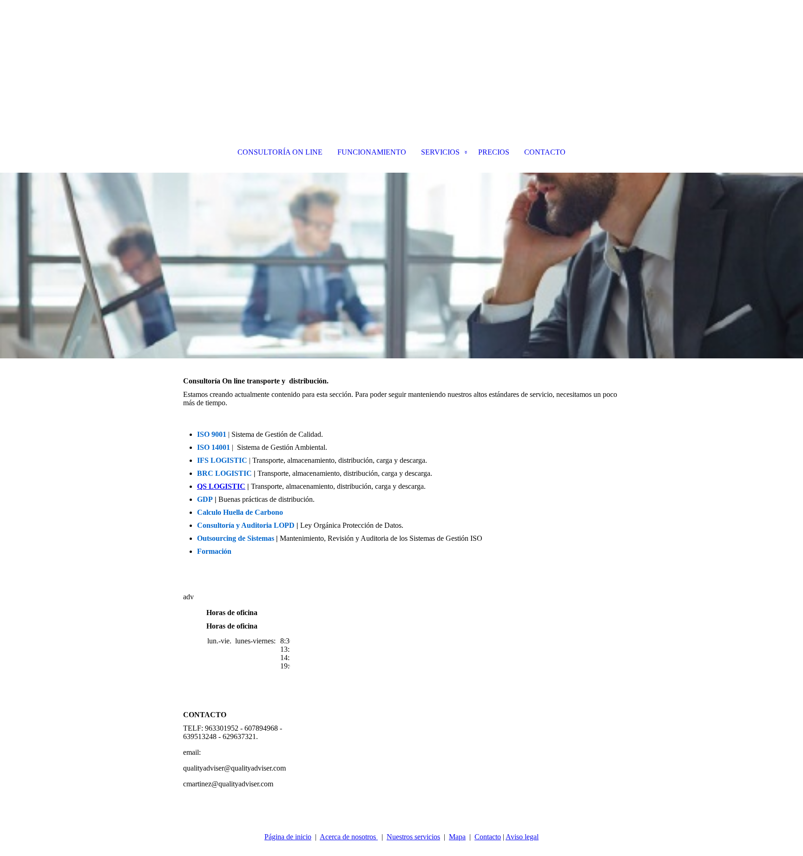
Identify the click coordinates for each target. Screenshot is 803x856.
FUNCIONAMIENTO (371, 152)
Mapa (457, 837)
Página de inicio (287, 837)
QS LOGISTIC (221, 486)
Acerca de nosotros (349, 837)
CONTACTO (545, 152)
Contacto (487, 837)
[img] (401, 46)
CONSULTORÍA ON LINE (280, 152)
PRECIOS (493, 152)
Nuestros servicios (413, 837)
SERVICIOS (440, 152)
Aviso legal (522, 837)
